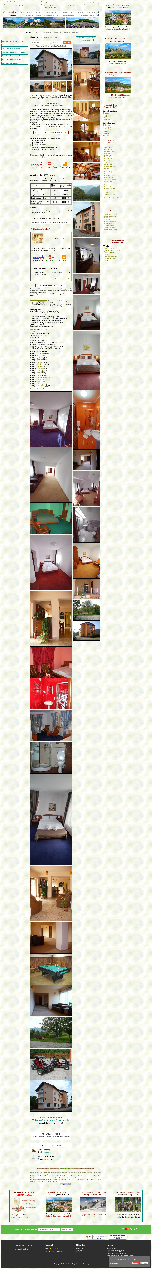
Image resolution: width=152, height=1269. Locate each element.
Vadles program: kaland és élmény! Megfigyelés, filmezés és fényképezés (128, 1216)
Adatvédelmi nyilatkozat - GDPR (116, 1253)
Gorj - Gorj (107, 162)
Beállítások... (114, 1263)
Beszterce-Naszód (109, 151)
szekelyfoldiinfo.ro (23, 1249)
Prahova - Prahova (109, 186)
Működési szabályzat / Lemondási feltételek (120, 1255)
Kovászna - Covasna (110, 175)
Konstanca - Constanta (110, 173)
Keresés (67, 42)
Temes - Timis (108, 196)
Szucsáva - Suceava (109, 194)
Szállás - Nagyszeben (110, 221)
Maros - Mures (108, 181)
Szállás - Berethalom (110, 216)
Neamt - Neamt (108, 185)
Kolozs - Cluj (108, 172)
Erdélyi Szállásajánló (23, 1245)
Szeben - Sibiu (108, 190)
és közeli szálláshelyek (117, 63)
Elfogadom (143, 1263)
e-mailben (63, 132)
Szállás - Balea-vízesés (110, 229)
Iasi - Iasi (106, 168)
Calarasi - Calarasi (109, 159)
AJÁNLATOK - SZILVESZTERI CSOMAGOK (24, 1217)
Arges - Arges (108, 147)
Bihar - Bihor (108, 153)
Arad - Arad (107, 146)
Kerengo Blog (80, 1250)
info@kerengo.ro (54, 1248)
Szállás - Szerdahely (109, 227)
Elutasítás (135, 1263)
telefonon (51, 132)
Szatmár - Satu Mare (109, 188)
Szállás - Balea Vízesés (110, 214)
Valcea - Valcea (109, 200)
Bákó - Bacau (108, 149)
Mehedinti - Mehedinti (110, 183)
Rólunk (78, 1252)
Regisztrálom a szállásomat (115, 1250)
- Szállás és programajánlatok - (118, 97)
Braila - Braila (108, 155)
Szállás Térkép (80, 1248)
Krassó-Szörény (108, 177)
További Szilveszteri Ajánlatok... (61, 278)
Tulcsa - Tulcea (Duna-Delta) (112, 198)
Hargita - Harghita (109, 164)
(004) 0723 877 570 (46, 1159)
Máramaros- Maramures (110, 179)
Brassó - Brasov (108, 157)
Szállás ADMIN (111, 1248)
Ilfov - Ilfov (107, 170)
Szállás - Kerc (108, 220)
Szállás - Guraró (108, 218)
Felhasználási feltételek (114, 1252)
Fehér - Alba (107, 160)
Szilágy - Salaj (108, 192)
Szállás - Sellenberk (109, 225)
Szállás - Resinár (108, 223)
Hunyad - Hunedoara (110, 166)
